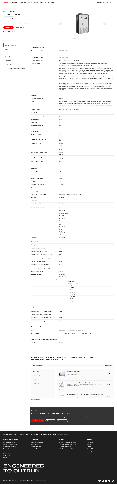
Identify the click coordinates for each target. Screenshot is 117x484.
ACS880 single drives (46, 434)
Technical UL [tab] (8, 60)
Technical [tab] (7, 56)
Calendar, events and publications (67, 448)
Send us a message (36, 446)
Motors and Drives (7, 434)
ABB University (35, 444)
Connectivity (6, 448)
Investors (61, 439)
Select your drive (37, 420)
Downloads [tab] (8, 72)
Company (89, 439)
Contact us (7, 27)
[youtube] (103, 481)
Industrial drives (35, 434)
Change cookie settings (17, 480)
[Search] (110, 2)
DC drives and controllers (9, 446)
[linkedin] (99, 481)
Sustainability (51, 2)
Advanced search (108, 365)
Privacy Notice (26, 480)
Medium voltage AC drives (10, 444)
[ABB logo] (5, 2)
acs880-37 (55, 434)
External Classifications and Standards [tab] (15, 68)
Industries (36, 2)
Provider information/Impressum (38, 480)
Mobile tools (6, 455)
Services (30, 2)
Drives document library (37, 442)
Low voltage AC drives (24, 434)
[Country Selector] (107, 2)
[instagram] (113, 481)
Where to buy (19, 27)
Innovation (89, 444)
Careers (89, 446)
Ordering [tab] (7, 49)
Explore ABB (99, 2)
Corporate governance (65, 446)
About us (59, 2)
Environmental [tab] (8, 64)
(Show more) (76, 385)
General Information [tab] (10, 45)
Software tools (7, 453)
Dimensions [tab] (8, 53)
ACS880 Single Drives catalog (73, 371)
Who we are (90, 442)
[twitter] (106, 481)
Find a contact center (36, 448)
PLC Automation (7, 451)
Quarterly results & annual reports (67, 444)
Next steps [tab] (8, 76)
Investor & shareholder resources (67, 442)
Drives (15, 434)
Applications (43, 2)
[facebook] (109, 481)
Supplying (89, 451)
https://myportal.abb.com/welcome (113, 2)
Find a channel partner (36, 451)
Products (23, 2)
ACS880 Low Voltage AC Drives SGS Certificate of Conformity (81, 382)
